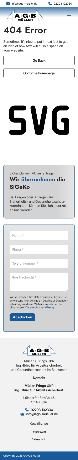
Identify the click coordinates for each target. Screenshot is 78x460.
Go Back (39, 60)
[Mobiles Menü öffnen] (69, 15)
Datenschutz (39, 439)
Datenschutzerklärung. (40, 307)
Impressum (39, 431)
